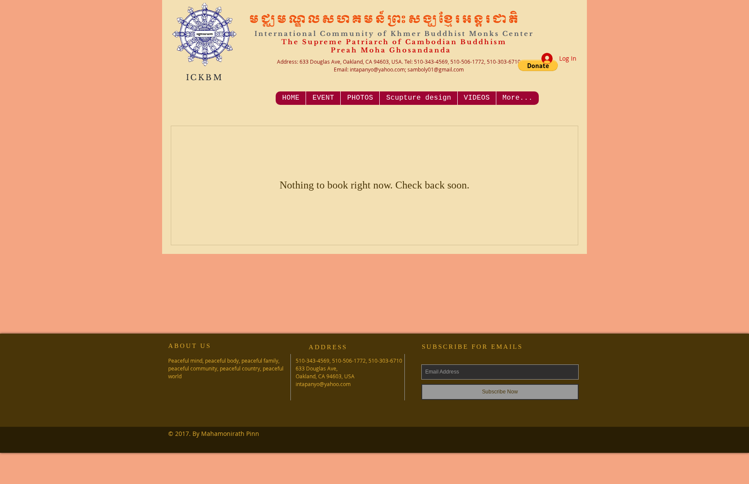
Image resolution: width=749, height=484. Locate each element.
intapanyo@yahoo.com (377, 69)
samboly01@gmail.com (435, 69)
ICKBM (205, 77)
